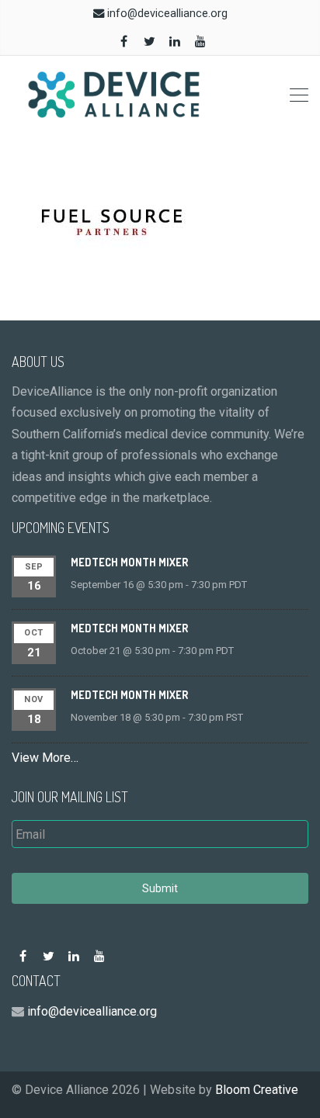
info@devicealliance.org (167, 13)
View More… (45, 757)
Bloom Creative (256, 1089)
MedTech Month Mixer (129, 562)
